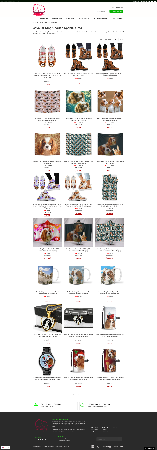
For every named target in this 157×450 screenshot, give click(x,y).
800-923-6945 (143, 1)
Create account (119, 7)
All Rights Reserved (38, 446)
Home (34, 22)
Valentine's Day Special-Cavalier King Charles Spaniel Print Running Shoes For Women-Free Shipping (47, 206)
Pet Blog (115, 427)
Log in (112, 7)
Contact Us (150, 448)
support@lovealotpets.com (64, 440)
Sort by (100, 39)
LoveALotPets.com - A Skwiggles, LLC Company (56, 446)
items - (117, 11)
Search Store (94, 427)
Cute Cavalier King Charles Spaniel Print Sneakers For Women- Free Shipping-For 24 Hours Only (47, 75)
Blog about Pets (59, 429)
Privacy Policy (105, 431)
